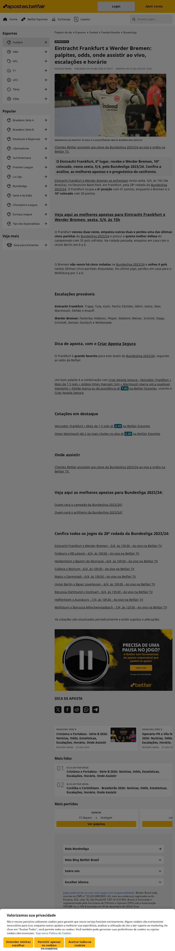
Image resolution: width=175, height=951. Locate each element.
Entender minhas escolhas (18, 943)
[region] (87, 930)
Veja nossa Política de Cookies (53, 933)
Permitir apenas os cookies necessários (49, 944)
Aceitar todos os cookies (80, 943)
